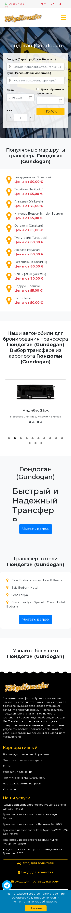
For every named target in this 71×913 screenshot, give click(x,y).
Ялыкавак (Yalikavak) (28, 204)
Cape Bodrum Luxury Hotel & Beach (36, 580)
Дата (10, 90)
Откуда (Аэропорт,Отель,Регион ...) (31, 59)
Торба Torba (28, 300)
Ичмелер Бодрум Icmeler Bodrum (38, 216)
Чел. (10, 110)
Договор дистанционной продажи (26, 754)
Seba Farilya (19, 595)
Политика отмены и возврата (22, 760)
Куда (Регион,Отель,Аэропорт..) (29, 72)
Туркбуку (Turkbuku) (28, 192)
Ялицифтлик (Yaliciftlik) (30, 276)
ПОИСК (50, 111)
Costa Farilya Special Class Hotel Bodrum (35, 604)
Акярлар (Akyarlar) (28, 252)
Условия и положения (17, 771)
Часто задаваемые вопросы (22, 783)
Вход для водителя (37, 863)
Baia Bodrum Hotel (24, 587)
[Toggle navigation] (63, 17)
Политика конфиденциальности (24, 777)
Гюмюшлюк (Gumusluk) (30, 264)
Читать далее (35, 529)
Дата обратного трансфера (50, 91)
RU (50, 3)
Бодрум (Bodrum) (28, 288)
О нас (7, 766)
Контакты (9, 789)
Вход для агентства (37, 872)
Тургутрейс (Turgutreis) (30, 240)
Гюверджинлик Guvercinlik (32, 180)
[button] (9, 438)
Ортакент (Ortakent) (28, 228)
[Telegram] (7, 885)
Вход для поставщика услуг (37, 881)
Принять (36, 908)
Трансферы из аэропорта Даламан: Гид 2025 (32, 824)
